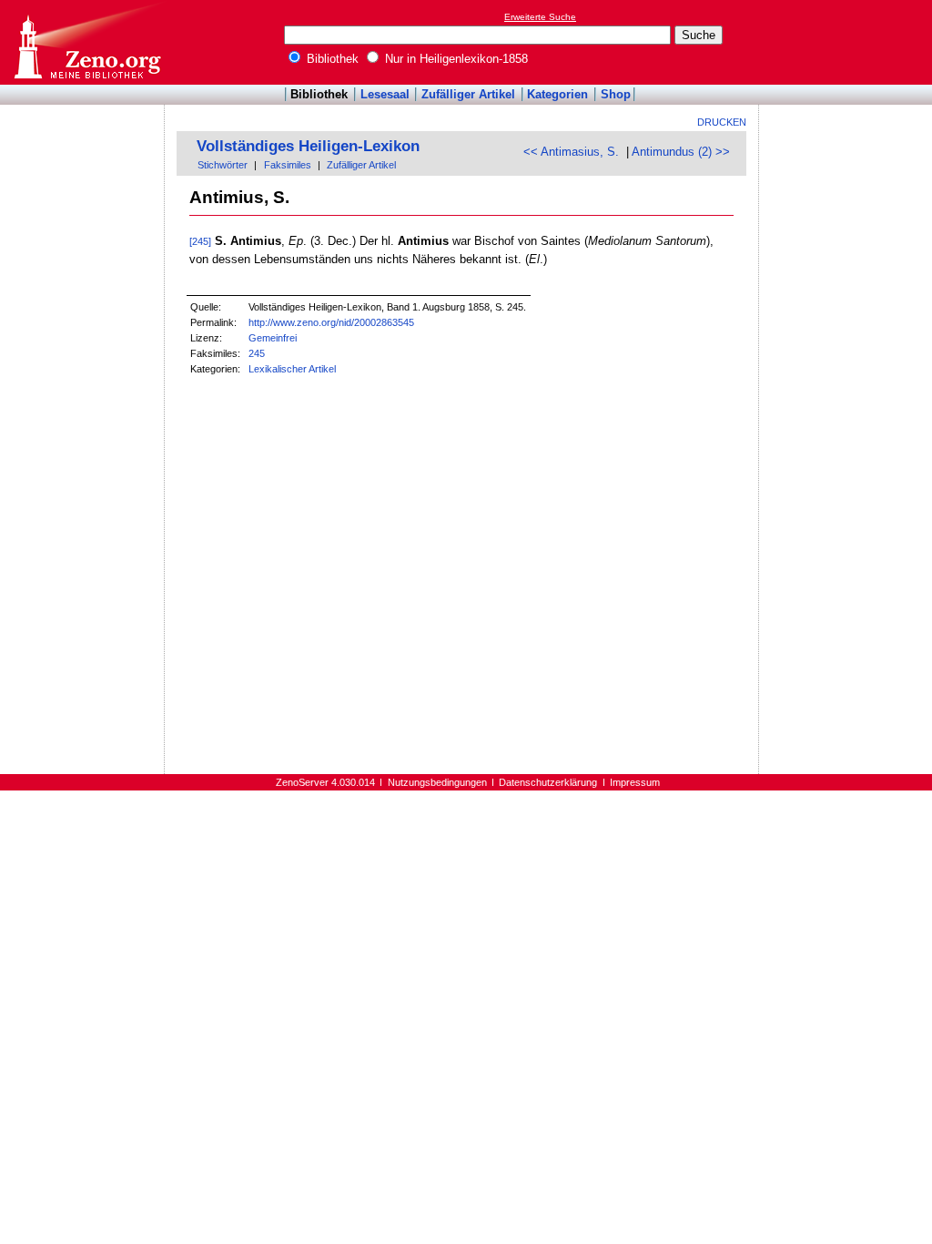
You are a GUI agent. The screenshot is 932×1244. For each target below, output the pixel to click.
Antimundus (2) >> (681, 151)
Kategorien (557, 94)
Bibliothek (331, 59)
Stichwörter (223, 164)
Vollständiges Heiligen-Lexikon (308, 146)
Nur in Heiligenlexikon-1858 (454, 59)
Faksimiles (287, 164)
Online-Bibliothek (86, 42)
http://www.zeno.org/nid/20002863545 (331, 322)
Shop (616, 94)
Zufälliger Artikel (468, 94)
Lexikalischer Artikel (292, 368)
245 (256, 353)
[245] (200, 241)
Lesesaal (385, 94)
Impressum (635, 782)
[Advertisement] (848, 42)
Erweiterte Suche (540, 17)
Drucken (721, 122)
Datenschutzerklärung (548, 782)
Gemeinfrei (272, 337)
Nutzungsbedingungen (437, 782)
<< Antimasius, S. (571, 151)
